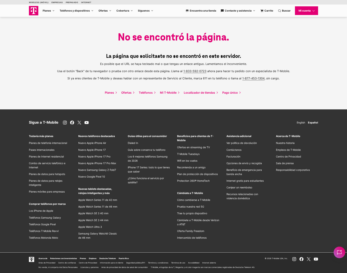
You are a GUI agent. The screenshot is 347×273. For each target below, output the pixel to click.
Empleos (93, 258)
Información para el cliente (111, 263)
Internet (86, 2)
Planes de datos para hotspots (47, 174)
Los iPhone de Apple (41, 210)
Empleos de (288, 149)
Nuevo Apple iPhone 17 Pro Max (97, 163)
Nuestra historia (285, 142)
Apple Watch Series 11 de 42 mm (97, 199)
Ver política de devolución (241, 142)
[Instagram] (65, 122)
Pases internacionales (41, 149)
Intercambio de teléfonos (192, 237)
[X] (79, 122)
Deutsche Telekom (107, 258)
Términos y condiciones (158, 263)
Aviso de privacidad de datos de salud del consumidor (124, 267)
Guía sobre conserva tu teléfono (146, 149)
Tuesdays (188, 153)
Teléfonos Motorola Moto (43, 237)
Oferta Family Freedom (190, 231)
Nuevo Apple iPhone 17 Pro (94, 156)
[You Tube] (86, 122)
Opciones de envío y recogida (244, 163)
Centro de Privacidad (288, 156)
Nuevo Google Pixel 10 (91, 176)
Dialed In (133, 142)
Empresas (57, 2)
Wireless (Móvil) (39, 2)
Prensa (83, 258)
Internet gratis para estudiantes (245, 180)
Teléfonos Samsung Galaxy (45, 217)
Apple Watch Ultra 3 (90, 226)
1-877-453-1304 (253, 78)
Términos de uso (178, 263)
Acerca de (42, 258)
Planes (47, 10)
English (301, 122)
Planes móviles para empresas (47, 191)
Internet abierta (209, 263)
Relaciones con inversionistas (63, 258)
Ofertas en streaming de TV (193, 147)
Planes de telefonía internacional (48, 142)
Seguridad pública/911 (135, 263)
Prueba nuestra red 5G (190, 206)
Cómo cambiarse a (193, 199)
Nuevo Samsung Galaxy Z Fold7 (97, 169)
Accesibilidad (193, 263)
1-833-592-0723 (194, 71)
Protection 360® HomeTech (193, 180)
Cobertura (122, 10)
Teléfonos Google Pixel (42, 224)
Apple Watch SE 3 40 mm (93, 213)
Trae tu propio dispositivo (192, 213)
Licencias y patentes (89, 267)
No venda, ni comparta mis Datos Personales (58, 267)
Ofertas (103, 10)
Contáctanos (233, 149)
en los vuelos (187, 160)
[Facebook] (72, 122)
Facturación (233, 156)
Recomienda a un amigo (191, 167)
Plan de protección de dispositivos (197, 174)
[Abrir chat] (339, 252)
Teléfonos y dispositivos (75, 10)
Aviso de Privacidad (46, 263)
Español (313, 122)
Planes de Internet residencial (46, 156)
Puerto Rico (124, 258)
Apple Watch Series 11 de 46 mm (97, 206)
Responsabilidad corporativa (293, 169)
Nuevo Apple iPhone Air (92, 142)
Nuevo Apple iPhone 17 (92, 149)
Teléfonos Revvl (44, 231)
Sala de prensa (285, 163)
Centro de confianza (67, 263)
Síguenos (144, 10)
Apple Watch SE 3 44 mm (93, 220)
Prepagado (72, 2)
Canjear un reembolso (239, 187)
